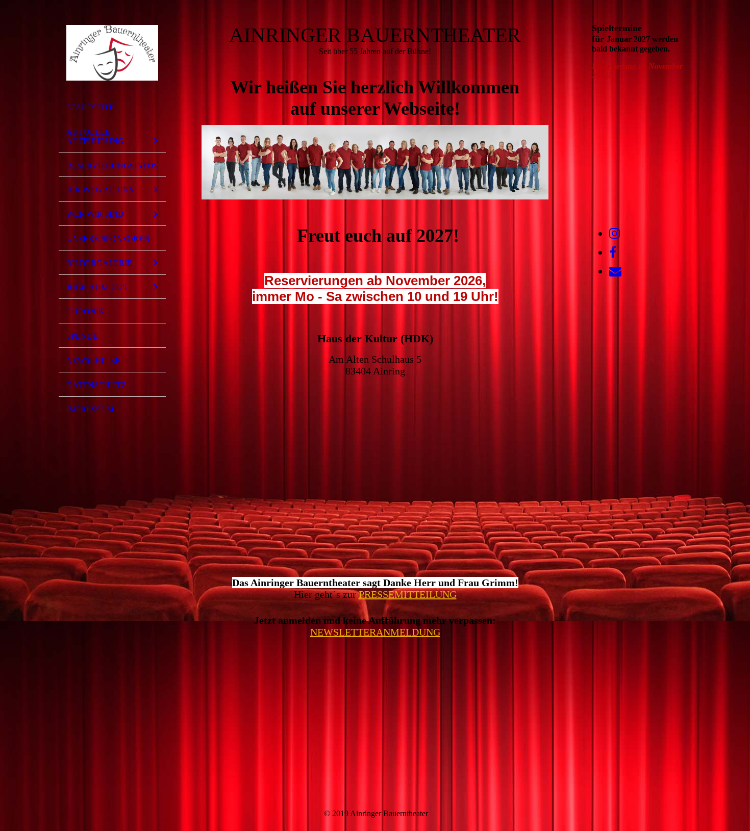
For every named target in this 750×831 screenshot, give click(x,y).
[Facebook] (612, 252)
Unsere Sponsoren (108, 238)
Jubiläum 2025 (96, 287)
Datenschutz (96, 385)
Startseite (90, 107)
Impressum (90, 409)
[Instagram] (614, 233)
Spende (82, 336)
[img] (112, 52)
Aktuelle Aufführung (95, 136)
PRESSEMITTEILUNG (408, 594)
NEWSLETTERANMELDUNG (375, 632)
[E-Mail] (615, 271)
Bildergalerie (99, 263)
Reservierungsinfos (112, 165)
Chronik (85, 311)
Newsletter (93, 360)
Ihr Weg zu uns (100, 189)
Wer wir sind (95, 214)
